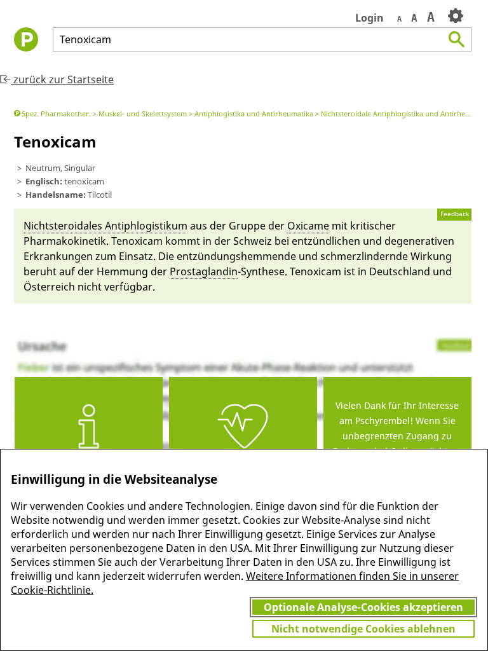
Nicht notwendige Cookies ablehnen (363, 629)
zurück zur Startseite (62, 79)
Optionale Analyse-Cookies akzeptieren (363, 607)
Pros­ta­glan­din (204, 271)
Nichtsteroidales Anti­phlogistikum (105, 226)
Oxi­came (308, 226)
